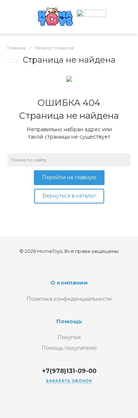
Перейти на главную (69, 177)
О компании (69, 282)
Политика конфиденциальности (69, 299)
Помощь (69, 321)
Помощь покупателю (69, 348)
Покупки (69, 337)
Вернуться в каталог (69, 195)
